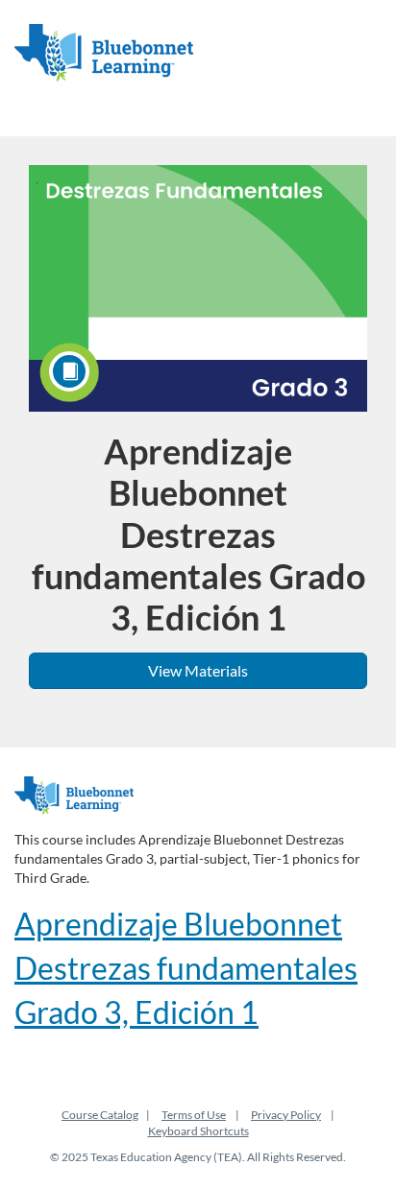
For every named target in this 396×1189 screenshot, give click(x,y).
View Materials (198, 670)
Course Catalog (100, 1114)
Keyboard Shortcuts (198, 1131)
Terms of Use (193, 1114)
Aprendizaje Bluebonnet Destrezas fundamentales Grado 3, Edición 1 (186, 967)
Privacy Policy (286, 1114)
